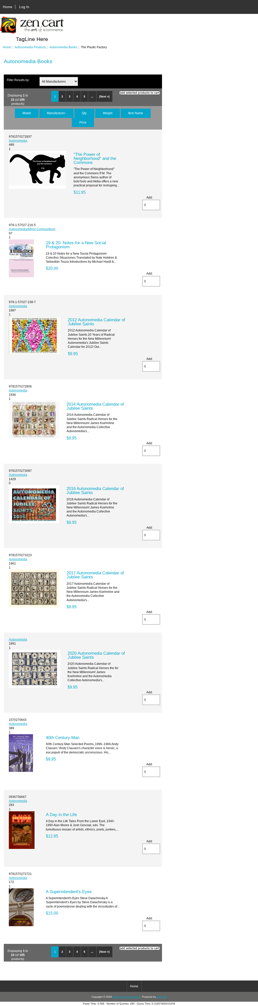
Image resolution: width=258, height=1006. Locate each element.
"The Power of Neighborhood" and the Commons (95, 158)
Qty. (84, 113)
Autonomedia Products (30, 47)
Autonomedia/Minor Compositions (32, 229)
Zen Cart (162, 996)
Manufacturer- (56, 113)
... (92, 96)
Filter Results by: (18, 80)
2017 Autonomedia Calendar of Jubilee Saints (95, 574)
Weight (107, 113)
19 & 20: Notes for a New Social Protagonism (76, 244)
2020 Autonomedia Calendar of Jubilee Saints (96, 655)
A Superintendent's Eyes (69, 891)
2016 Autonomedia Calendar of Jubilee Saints (95, 490)
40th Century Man (62, 737)
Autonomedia (18, 140)
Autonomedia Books (63, 47)
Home (7, 7)
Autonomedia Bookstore (126, 996)
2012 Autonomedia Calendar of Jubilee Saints (96, 321)
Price (82, 122)
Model (26, 113)
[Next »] (104, 96)
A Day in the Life (61, 814)
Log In (24, 7)
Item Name (135, 113)
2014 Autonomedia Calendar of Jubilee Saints (95, 406)
